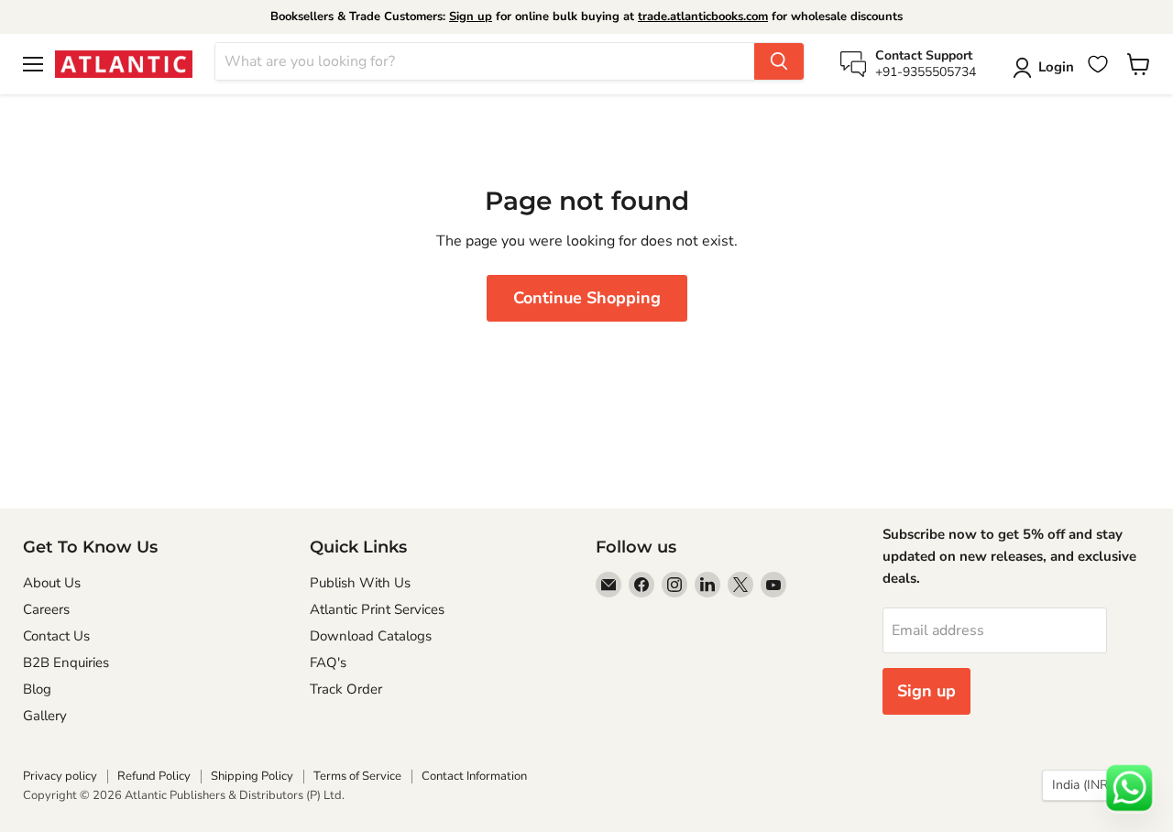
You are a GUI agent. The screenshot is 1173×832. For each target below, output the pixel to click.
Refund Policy (154, 776)
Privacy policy (60, 776)
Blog (37, 689)
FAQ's (328, 662)
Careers (46, 609)
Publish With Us (360, 583)
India (1087, 785)
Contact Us (56, 636)
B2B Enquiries (66, 662)
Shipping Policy (252, 776)
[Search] (779, 61)
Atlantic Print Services (377, 609)
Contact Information (474, 776)
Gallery (45, 715)
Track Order (346, 689)
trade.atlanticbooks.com (703, 16)
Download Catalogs (371, 636)
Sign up (470, 16)
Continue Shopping (587, 298)
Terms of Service (357, 776)
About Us (52, 583)
